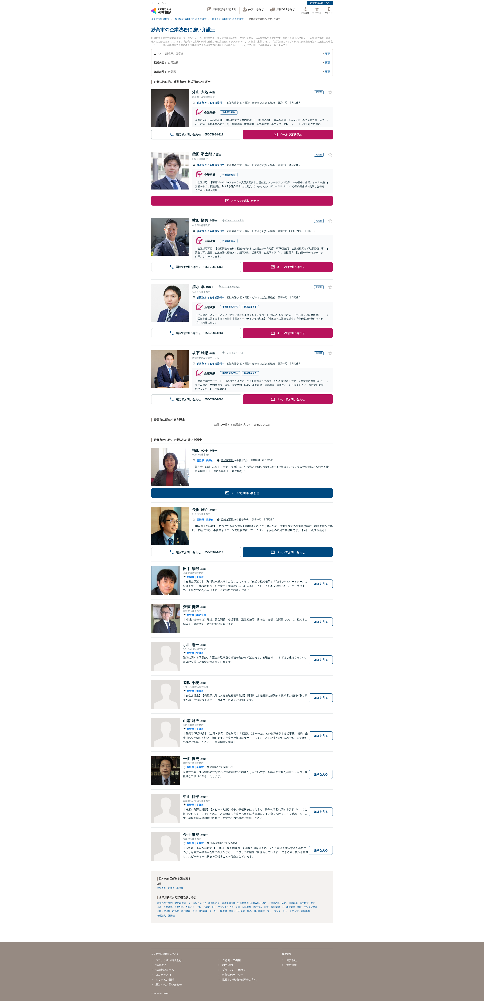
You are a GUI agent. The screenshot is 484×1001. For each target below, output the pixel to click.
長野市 (209, 460)
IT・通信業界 (288, 907)
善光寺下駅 (227, 460)
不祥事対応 (274, 903)
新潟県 (190, 577)
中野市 (200, 652)
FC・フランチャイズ (222, 907)
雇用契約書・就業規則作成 (221, 903)
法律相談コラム (164, 969)
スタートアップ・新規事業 (296, 911)
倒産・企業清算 (165, 907)
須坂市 (200, 690)
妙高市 (201, 102)
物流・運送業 (163, 911)
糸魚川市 (161, 888)
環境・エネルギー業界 (240, 911)
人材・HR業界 (199, 911)
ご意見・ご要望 (231, 960)
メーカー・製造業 (218, 911)
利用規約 (227, 964)
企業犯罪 (179, 907)
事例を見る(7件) (230, 373)
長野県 (200, 460)
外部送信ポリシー (232, 974)
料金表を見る (229, 112)
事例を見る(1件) (230, 307)
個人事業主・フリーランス (267, 911)
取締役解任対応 (258, 903)
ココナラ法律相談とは (168, 960)
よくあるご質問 (164, 979)
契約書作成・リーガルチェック (190, 903)
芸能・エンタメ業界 (307, 907)
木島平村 (201, 614)
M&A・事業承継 (290, 903)
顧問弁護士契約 (165, 903)
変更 (327, 53)
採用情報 (291, 964)
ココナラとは (163, 974)
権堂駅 (214, 767)
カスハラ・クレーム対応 (197, 907)
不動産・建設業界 (181, 911)
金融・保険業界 (243, 907)
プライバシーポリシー (235, 969)
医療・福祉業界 (272, 907)
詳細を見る (321, 583)
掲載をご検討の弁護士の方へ (239, 979)
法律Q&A (160, 964)
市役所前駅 (216, 843)
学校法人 (257, 907)
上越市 (200, 577)
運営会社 (291, 960)
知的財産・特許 (308, 903)
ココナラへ (160, 3)
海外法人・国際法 (166, 915)
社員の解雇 (243, 903)
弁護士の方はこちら (320, 3)
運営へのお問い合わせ (168, 984)
